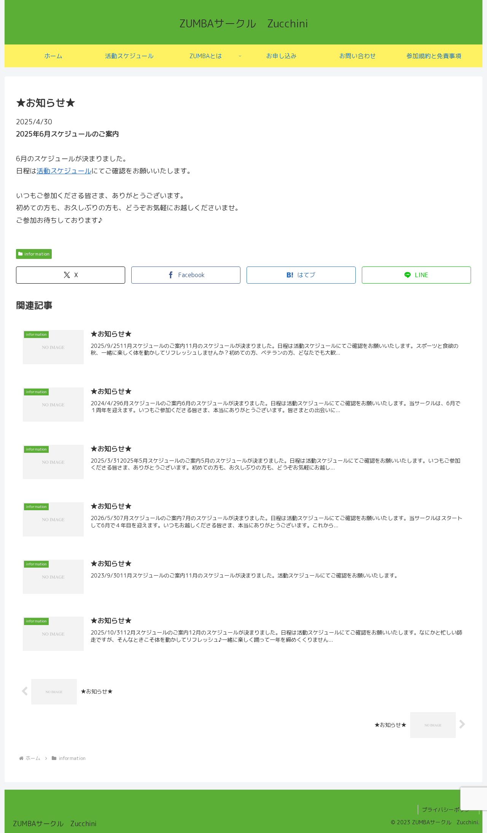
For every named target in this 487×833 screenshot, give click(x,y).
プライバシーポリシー (448, 809)
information (36, 254)
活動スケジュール (64, 171)
